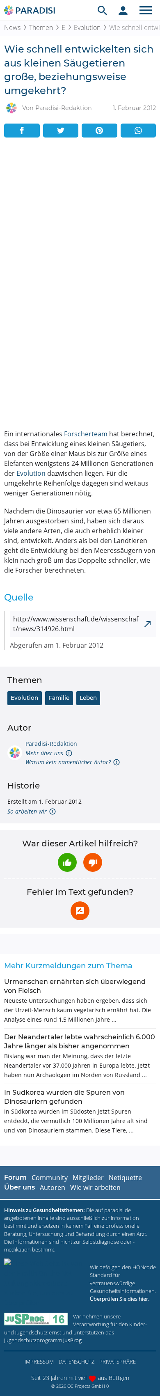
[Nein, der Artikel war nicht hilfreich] (92, 862)
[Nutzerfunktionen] (123, 10)
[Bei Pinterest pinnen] (99, 131)
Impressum (39, 1361)
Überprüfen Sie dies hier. (119, 1298)
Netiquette (125, 1177)
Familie (58, 698)
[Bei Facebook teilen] (22, 131)
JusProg (72, 1340)
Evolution (87, 27)
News (12, 27)
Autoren (52, 1187)
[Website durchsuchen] (102, 10)
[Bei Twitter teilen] (61, 131)
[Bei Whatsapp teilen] (138, 131)
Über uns (19, 1187)
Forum (15, 1177)
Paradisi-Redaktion (51, 743)
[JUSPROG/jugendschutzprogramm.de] (36, 1319)
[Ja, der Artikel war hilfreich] (67, 862)
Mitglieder (88, 1177)
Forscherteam (85, 433)
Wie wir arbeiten (95, 1187)
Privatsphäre (117, 1361)
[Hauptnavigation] (145, 10)
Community (50, 1177)
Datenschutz (76, 1361)
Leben (88, 698)
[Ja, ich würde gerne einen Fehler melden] (80, 910)
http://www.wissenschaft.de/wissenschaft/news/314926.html (75, 623)
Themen (41, 27)
